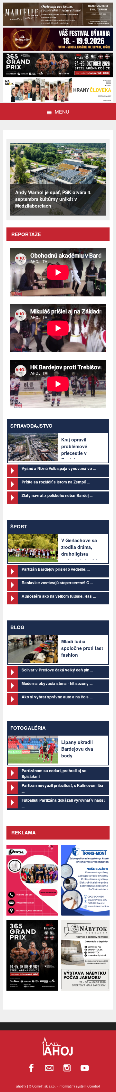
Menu (62, 111)
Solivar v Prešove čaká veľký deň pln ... (57, 670)
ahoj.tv (21, 1086)
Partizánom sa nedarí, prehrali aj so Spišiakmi (54, 773)
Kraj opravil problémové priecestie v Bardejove (74, 449)
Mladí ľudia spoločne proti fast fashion (82, 648)
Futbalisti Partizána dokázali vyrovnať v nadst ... (63, 803)
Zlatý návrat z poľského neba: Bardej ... (57, 495)
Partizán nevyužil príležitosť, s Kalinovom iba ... (62, 788)
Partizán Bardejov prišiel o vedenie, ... (56, 569)
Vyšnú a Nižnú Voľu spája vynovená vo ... (59, 468)
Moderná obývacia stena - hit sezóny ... (57, 683)
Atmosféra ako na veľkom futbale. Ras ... (59, 596)
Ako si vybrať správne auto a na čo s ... (57, 697)
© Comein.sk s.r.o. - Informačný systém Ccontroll (64, 1086)
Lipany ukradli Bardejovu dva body (77, 749)
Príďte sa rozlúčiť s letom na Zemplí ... (56, 482)
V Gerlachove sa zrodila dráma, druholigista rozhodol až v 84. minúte (80, 553)
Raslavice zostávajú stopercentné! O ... (57, 582)
